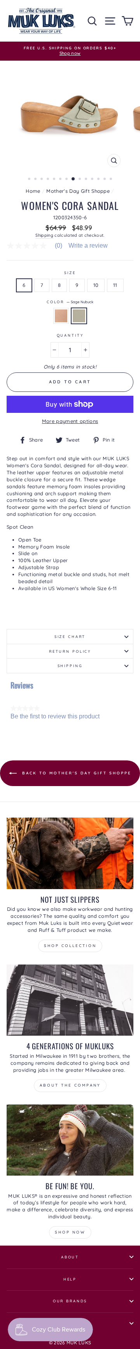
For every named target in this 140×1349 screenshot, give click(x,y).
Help (70, 1279)
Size (69, 272)
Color (70, 301)
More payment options (70, 421)
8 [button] (73, 179)
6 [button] (61, 180)
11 (115, 285)
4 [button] (49, 180)
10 (96, 285)
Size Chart (70, 636)
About (70, 1257)
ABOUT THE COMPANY (70, 1085)
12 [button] (99, 180)
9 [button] (80, 180)
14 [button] (112, 180)
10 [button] (87, 180)
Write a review (88, 246)
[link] (37, 246)
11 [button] (93, 180)
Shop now (70, 1232)
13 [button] (105, 180)
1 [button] (30, 180)
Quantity (70, 335)
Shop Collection (70, 945)
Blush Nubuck (61, 315)
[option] (70, 51)
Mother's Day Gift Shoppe (78, 191)
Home (33, 191)
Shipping (44, 235)
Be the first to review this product (55, 716)
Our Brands (70, 1300)
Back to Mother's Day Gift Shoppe (75, 773)
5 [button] (55, 180)
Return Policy (70, 651)
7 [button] (67, 180)
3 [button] (42, 180)
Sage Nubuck (79, 315)
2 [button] (36, 180)
